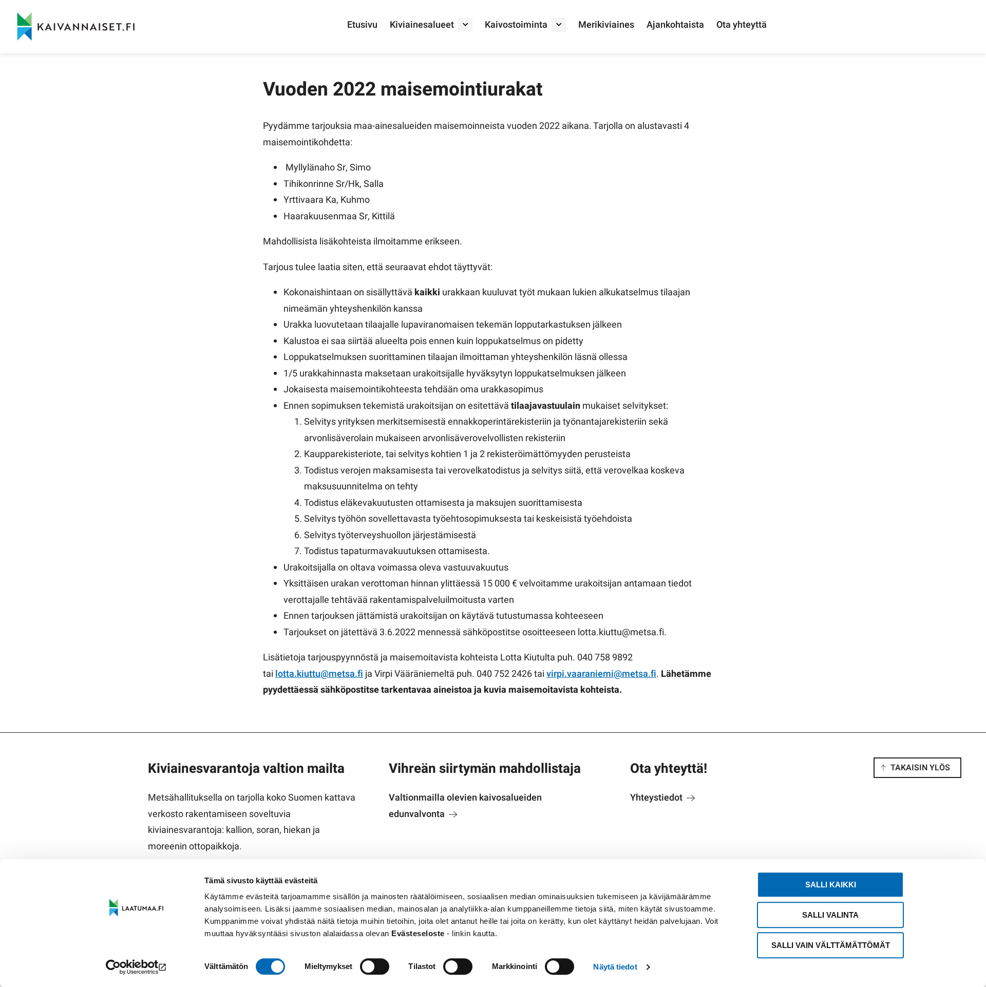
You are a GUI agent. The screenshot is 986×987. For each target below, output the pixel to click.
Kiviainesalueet (422, 25)
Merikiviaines (606, 25)
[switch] (374, 966)
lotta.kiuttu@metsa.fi (319, 674)
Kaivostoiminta (516, 25)
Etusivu (362, 25)
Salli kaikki (830, 884)
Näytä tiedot (615, 966)
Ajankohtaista (675, 25)
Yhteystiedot (657, 798)
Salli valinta (830, 914)
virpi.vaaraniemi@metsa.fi (601, 674)
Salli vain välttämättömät (830, 945)
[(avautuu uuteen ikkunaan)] (136, 967)
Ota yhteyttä (741, 25)
